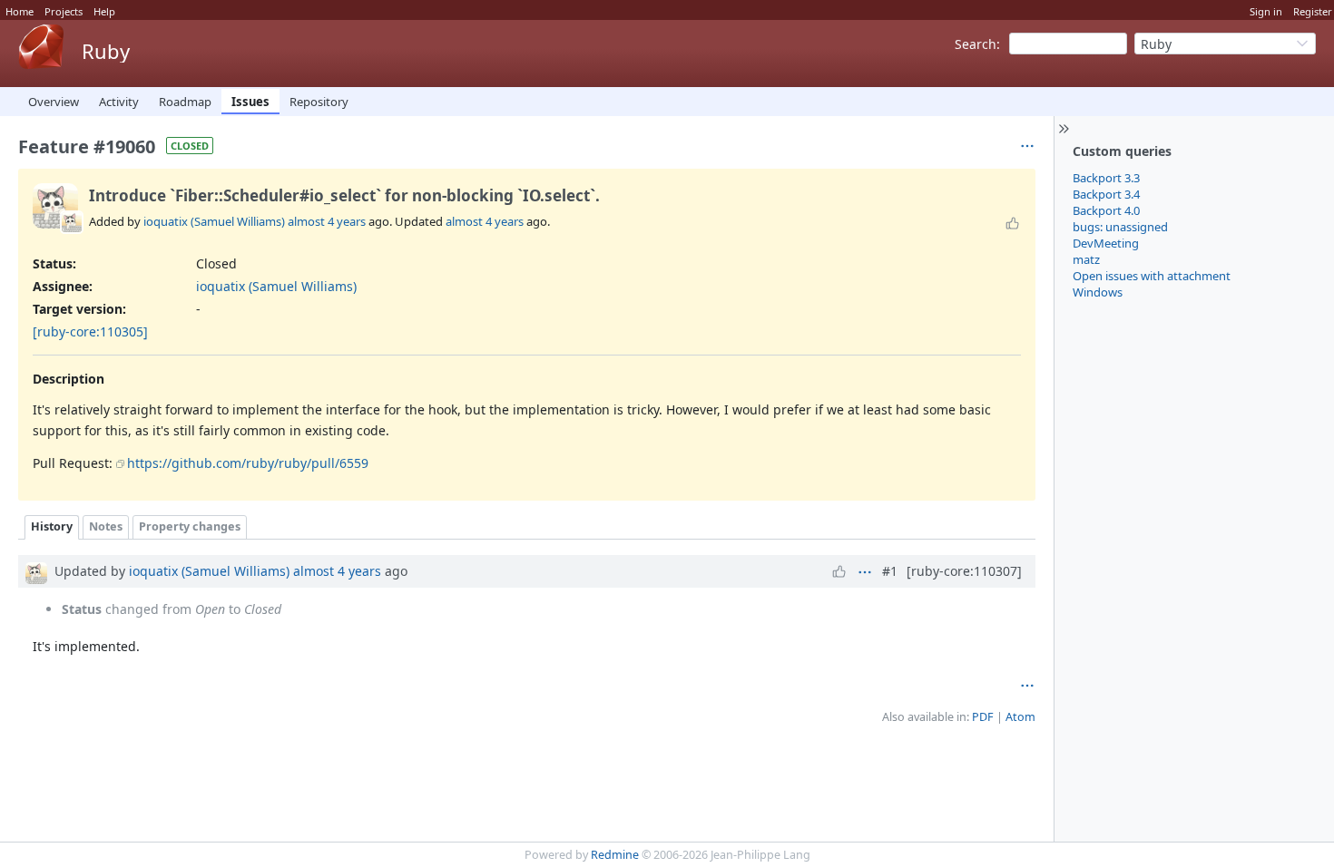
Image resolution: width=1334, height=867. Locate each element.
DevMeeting (1106, 243)
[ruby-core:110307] (964, 571)
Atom (1020, 717)
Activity (119, 101)
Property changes (189, 526)
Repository (318, 101)
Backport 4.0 (1106, 210)
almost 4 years (327, 221)
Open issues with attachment (1152, 276)
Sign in (1266, 11)
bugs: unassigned (1120, 227)
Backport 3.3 (1106, 178)
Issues (250, 101)
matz (1086, 259)
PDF (983, 717)
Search (975, 44)
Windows (1098, 292)
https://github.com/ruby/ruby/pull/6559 (247, 463)
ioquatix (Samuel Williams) (214, 221)
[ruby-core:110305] (90, 331)
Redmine (615, 854)
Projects (63, 11)
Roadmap (185, 101)
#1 (890, 571)
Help (104, 11)
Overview (53, 101)
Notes (106, 526)
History (52, 526)
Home (19, 11)
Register (1312, 11)
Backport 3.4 (1106, 194)
